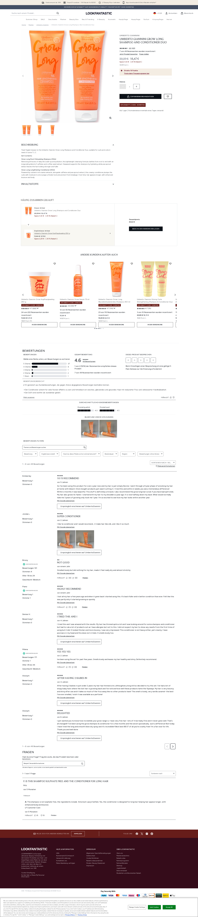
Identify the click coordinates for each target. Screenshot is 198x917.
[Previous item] (23, 294)
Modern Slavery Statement (95, 863)
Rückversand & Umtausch (65, 856)
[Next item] (175, 294)
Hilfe (57, 853)
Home (24, 25)
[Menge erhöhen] (136, 86)
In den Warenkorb (39, 325)
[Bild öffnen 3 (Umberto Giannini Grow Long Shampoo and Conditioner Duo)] (52, 130)
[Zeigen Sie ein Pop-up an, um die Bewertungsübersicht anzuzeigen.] (38, 308)
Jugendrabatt (121, 868)
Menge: (123, 82)
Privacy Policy (70, 915)
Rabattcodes (121, 858)
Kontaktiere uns (61, 861)
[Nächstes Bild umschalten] (113, 76)
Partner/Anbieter (122, 863)
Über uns (120, 853)
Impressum (90, 866)
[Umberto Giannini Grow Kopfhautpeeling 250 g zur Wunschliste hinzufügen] (54, 263)
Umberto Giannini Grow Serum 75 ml (74, 299)
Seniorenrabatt (122, 871)
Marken (31, 25)
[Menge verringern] (123, 86)
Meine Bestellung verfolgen (65, 863)
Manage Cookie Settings (137, 907)
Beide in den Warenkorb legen (145, 229)
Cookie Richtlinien (92, 858)
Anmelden (78, 834)
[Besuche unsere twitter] (141, 833)
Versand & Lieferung (63, 858)
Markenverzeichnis (123, 856)
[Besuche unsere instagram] (146, 833)
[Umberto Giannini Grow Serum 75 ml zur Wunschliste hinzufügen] (93, 263)
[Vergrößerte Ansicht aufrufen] (110, 117)
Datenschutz (90, 856)
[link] (171, 13)
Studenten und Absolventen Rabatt (129, 873)
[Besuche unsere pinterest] (151, 833)
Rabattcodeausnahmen (94, 861)
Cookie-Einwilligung (28, 873)
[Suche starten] (57, 13)
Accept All (169, 907)
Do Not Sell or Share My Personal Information (32, 876)
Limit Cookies (154, 907)
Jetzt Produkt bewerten (129, 54)
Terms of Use (82, 915)
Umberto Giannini (42, 25)
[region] (99, 907)
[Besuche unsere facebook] (136, 833)
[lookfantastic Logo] (99, 13)
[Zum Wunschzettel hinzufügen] (168, 96)
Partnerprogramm (123, 861)
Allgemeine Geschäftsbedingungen (98, 853)
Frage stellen (144, 54)
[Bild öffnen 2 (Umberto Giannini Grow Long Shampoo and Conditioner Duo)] (39, 130)
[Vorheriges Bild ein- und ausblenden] (23, 76)
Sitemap (119, 866)
